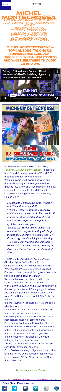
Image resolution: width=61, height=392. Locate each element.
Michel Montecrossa (29, 14)
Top (54, 380)
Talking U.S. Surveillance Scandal (23, 169)
